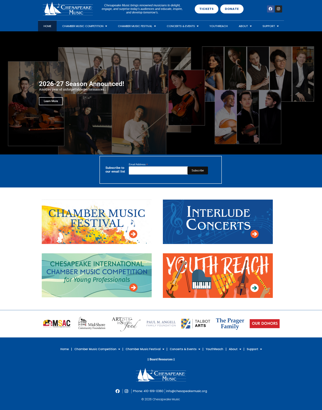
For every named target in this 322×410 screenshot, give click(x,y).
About (243, 26)
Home (47, 26)
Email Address (138, 164)
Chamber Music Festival (135, 26)
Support (269, 26)
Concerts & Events (181, 26)
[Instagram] (278, 8)
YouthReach (218, 26)
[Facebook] (270, 8)
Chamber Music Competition (82, 26)
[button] (3, 93)
